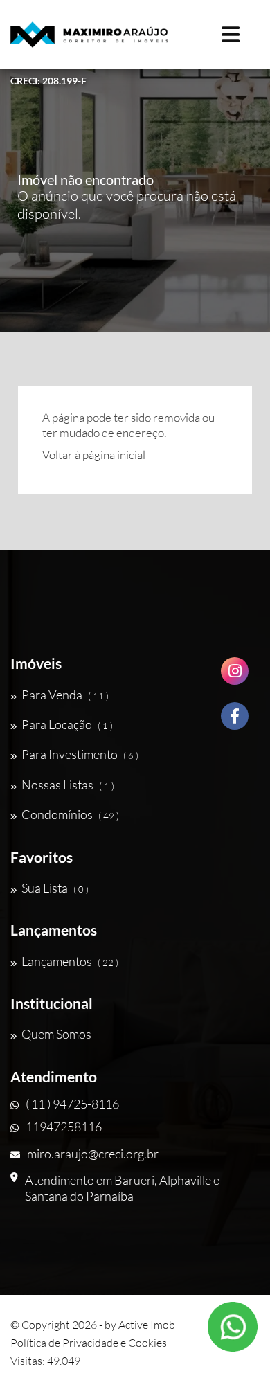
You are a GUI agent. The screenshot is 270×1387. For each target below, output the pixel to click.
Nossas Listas (67, 784)
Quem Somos (56, 1033)
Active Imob (146, 1325)
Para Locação (67, 724)
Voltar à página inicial (93, 454)
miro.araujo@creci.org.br (93, 1153)
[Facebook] (235, 721)
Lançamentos (69, 961)
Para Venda (65, 694)
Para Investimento (79, 754)
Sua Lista (55, 887)
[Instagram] (235, 676)
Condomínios (70, 814)
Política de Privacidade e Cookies (88, 1343)
